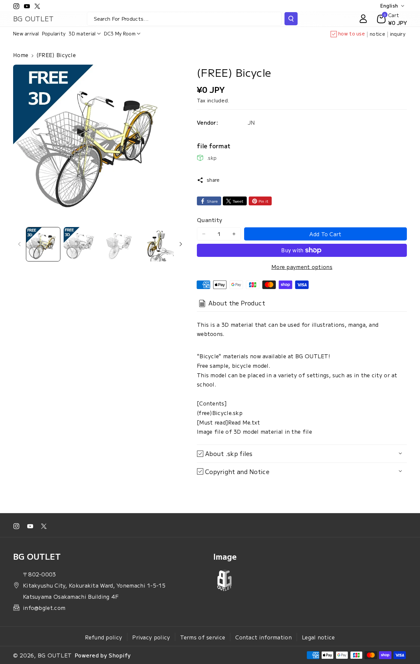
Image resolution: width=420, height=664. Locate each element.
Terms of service (202, 637)
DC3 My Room (120, 33)
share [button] (213, 179)
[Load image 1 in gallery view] (43, 244)
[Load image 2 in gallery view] (81, 244)
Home (20, 55)
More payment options (301, 267)
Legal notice (318, 637)
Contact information (263, 637)
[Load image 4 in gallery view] (156, 244)
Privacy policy (151, 637)
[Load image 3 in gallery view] (118, 244)
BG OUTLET (55, 655)
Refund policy (103, 637)
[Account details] (363, 18)
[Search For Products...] (291, 18)
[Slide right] (181, 244)
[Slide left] (19, 244)
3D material (82, 33)
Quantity (209, 220)
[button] (84, 33)
